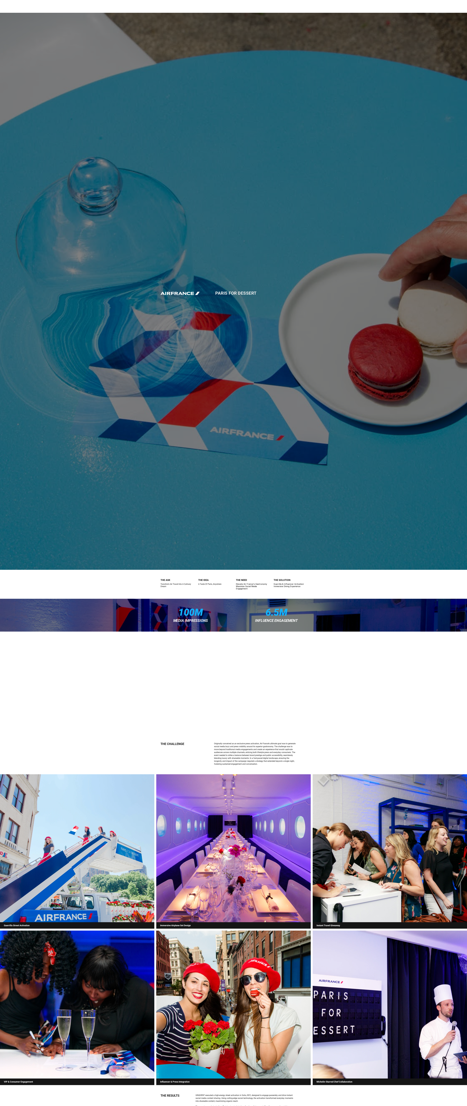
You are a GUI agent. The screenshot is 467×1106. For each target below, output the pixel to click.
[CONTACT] (2, 553)
